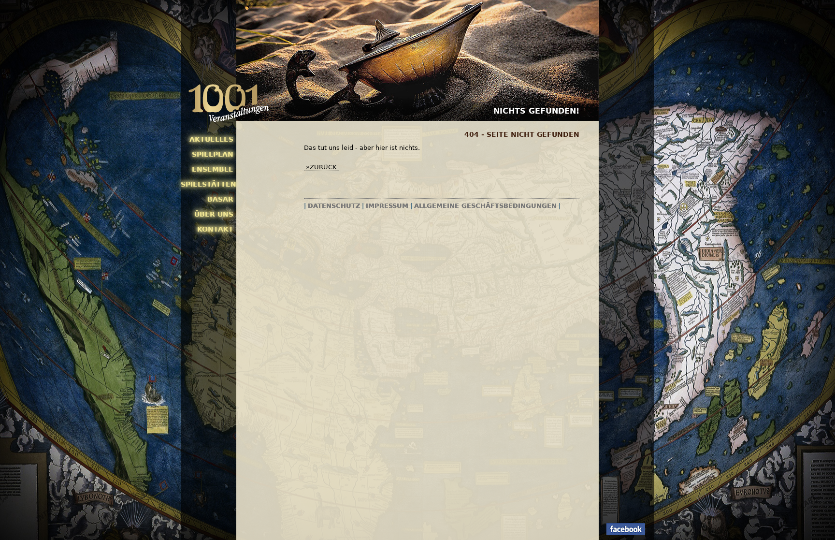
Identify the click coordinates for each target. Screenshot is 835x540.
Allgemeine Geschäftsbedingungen (485, 205)
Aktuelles (211, 139)
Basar (220, 199)
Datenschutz (334, 205)
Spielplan (212, 154)
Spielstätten (207, 184)
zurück (323, 167)
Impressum (387, 205)
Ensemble (212, 169)
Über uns (213, 214)
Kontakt (215, 229)
